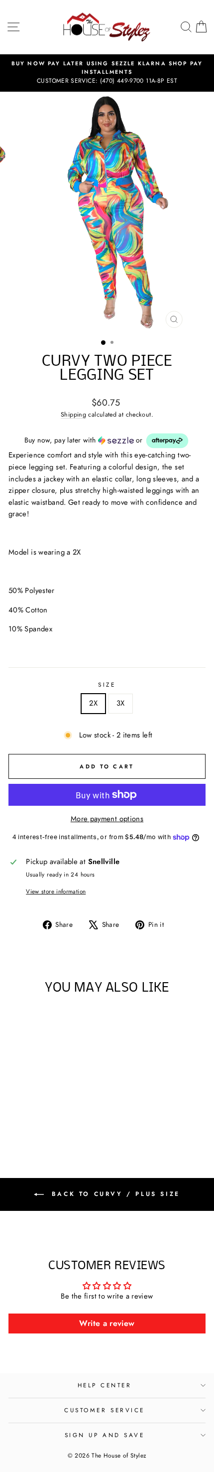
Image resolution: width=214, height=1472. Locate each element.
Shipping (73, 414)
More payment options (107, 818)
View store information (56, 891)
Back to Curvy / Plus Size (114, 1193)
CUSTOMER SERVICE (104, 1410)
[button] (107, 440)
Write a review (106, 1323)
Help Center (105, 1385)
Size (106, 684)
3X (120, 703)
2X (93, 703)
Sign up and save (105, 1435)
